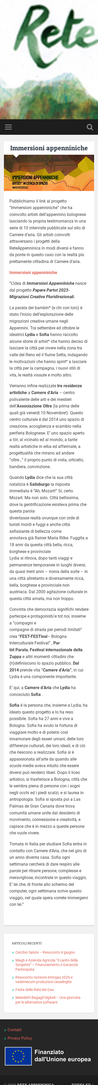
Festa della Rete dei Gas (34, 990)
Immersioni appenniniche (49, 148)
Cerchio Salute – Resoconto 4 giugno (45, 952)
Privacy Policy (20, 1038)
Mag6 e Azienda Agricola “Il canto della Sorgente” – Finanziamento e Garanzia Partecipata (46, 965)
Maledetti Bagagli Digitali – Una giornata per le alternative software (47, 999)
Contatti (15, 1029)
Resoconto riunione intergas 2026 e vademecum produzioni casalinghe (44, 979)
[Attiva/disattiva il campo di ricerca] (90, 127)
